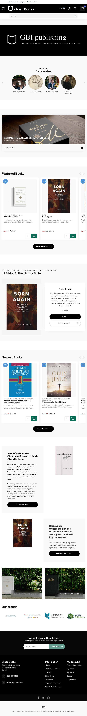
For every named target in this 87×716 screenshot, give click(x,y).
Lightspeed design (57, 711)
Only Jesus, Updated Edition (54, 402)
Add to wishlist (64, 323)
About (47, 665)
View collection (42, 246)
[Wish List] (75, 8)
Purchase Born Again (64, 553)
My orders (70, 669)
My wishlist (71, 672)
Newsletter (49, 680)
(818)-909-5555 (12, 676)
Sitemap (48, 672)
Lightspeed (46, 711)
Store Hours (49, 676)
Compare (70, 676)
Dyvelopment (70, 711)
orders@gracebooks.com (15, 682)
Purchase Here (22, 505)
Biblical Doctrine (11, 217)
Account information (74, 665)
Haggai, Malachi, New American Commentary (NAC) (17, 402)
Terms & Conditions (52, 669)
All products (71, 680)
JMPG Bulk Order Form (53, 687)
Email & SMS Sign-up (52, 683)
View (64, 317)
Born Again (47, 217)
